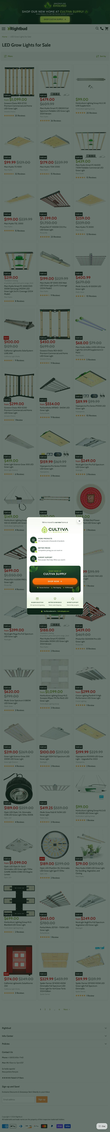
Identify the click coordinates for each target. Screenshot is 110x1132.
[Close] (79, 521)
